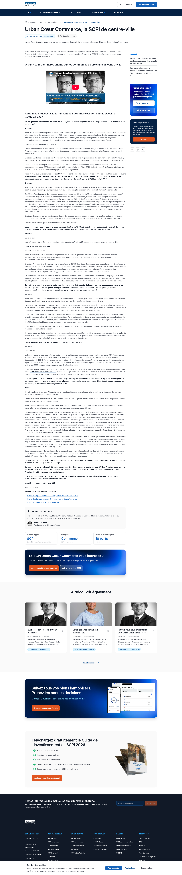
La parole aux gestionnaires (50, 22)
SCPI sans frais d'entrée (124, 842)
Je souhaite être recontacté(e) (44, 568)
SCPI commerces (54, 842)
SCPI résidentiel (53, 849)
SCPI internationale (77, 845)
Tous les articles (89, 663)
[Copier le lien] (132, 149)
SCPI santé (51, 857)
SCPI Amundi (75, 849)
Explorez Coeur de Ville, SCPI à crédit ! (43, 502)
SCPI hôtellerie (53, 860)
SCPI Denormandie (100, 849)
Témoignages (144, 853)
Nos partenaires (144, 849)
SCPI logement (53, 853)
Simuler (144, 139)
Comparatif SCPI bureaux (33, 854)
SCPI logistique (53, 845)
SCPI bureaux (52, 838)
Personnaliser (147, 868)
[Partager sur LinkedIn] (143, 149)
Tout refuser (130, 868)
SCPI (27, 12)
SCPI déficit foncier (100, 845)
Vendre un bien (144, 838)
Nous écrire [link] (145, 110)
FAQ (140, 842)
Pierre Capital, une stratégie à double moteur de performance (52, 499)
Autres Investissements (50, 12)
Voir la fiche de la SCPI (71, 568)
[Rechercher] (119, 4)
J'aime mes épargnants (147, 857)
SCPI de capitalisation (123, 845)
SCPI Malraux (98, 842)
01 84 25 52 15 (145, 103)
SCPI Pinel (97, 838)
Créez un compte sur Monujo (46, 708)
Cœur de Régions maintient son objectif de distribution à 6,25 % (52, 496)
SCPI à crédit (120, 838)
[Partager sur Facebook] (138, 149)
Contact (142, 860)
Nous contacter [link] (148, 4)
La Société (118, 12)
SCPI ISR (119, 853)
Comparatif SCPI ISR (32, 851)
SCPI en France (76, 838)
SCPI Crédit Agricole (78, 853)
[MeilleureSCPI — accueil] (30, 4)
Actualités (33, 22)
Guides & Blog (97, 12)
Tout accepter (114, 868)
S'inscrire (151, 803)
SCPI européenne (77, 842)
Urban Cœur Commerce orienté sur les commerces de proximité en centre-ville (143, 61)
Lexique (142, 845)
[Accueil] (26, 22)
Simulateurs (76, 12)
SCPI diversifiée (121, 849)
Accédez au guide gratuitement (47, 778)
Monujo (129, 4)
